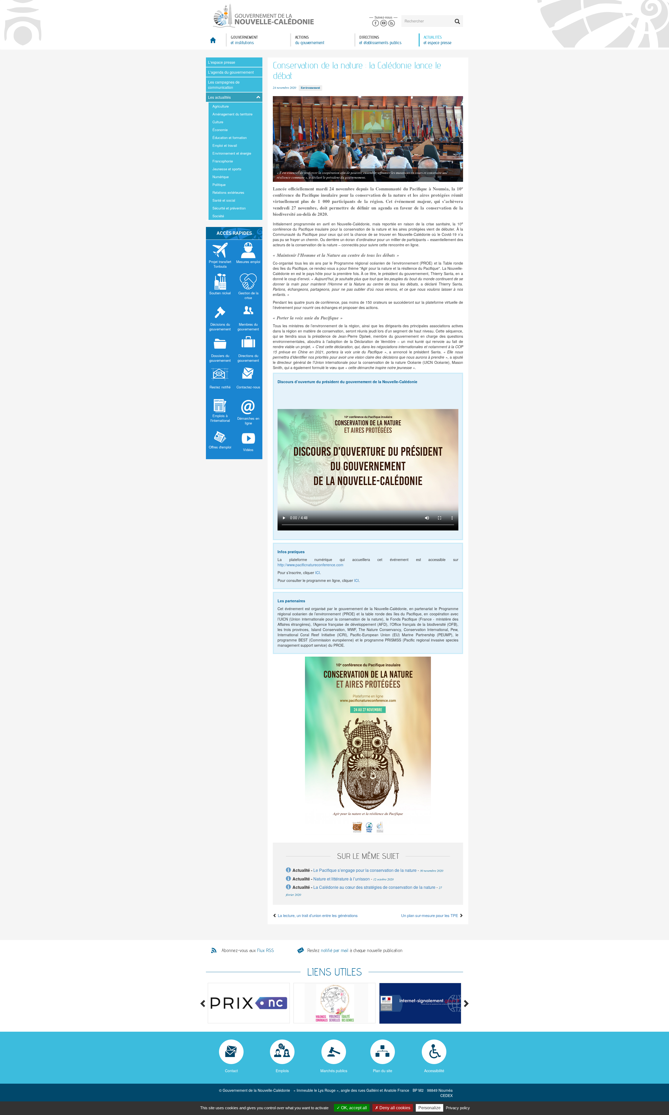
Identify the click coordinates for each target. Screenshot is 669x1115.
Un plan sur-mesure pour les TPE (430, 915)
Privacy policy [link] (458, 1108)
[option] (249, 1003)
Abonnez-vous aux (248, 950)
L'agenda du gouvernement (231, 72)
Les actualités (219, 97)
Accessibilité (434, 1070)
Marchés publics (333, 1070)
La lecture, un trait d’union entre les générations (317, 915)
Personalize (429, 1108)
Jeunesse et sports (226, 168)
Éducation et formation (229, 137)
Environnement (310, 88)
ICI (317, 572)
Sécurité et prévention (229, 208)
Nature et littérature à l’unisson (341, 879)
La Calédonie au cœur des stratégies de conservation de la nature (374, 887)
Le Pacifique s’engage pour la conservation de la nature (365, 870)
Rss (391, 23)
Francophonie (222, 161)
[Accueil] (263, 15)
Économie (220, 129)
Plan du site (382, 1070)
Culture (217, 121)
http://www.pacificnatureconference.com (310, 564)
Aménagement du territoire (232, 114)
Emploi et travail (224, 145)
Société (218, 215)
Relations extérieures (228, 192)
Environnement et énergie (231, 153)
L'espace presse (221, 62)
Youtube (383, 23)
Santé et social (223, 200)
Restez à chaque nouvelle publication (354, 950)
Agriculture (220, 106)
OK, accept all (353, 1108)
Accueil (216, 42)
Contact (231, 1070)
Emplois (282, 1070)
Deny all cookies (394, 1108)
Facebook (375, 23)
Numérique (220, 176)
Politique (219, 184)
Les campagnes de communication (224, 84)
